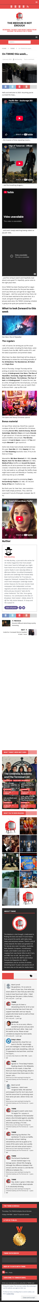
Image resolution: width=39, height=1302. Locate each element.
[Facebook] (11, 7)
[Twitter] (15, 7)
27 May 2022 (7, 805)
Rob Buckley (18, 59)
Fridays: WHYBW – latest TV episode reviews (15, 1214)
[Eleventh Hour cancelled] (28, 897)
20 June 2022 (25, 792)
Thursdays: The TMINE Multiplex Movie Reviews (17, 1211)
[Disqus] (19, 667)
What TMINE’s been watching (15, 752)
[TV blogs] (19, 1238)
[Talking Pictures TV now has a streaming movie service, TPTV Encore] (28, 861)
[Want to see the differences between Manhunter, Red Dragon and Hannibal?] (10, 897)
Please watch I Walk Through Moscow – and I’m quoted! (10, 784)
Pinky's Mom (16, 1040)
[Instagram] (19, 7)
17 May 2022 (25, 805)
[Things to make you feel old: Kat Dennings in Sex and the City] (28, 826)
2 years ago (18, 998)
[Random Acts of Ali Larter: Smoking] (10, 826)
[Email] (23, 607)
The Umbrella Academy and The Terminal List (18, 775)
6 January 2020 (7, 59)
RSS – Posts (8, 1272)
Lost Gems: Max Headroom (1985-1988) (16, 1056)
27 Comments (26, 780)
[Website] (20, 607)
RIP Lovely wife (10, 998)
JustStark (14, 1022)
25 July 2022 (17, 780)
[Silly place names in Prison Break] (10, 879)
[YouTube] (23, 7)
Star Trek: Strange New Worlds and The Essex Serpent (28, 798)
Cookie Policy (10, 1294)
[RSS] (27, 7)
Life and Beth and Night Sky (10, 799)
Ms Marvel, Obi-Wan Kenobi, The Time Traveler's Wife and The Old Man (27, 783)
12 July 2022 (7, 792)
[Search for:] (19, 42)
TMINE (13, 1002)
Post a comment (29, 59)
